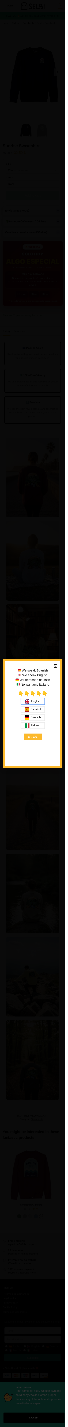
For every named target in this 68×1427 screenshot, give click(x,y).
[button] (55, 666)
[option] (33, 709)
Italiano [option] (35, 725)
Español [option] (36, 709)
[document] (32, 713)
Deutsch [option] (36, 717)
